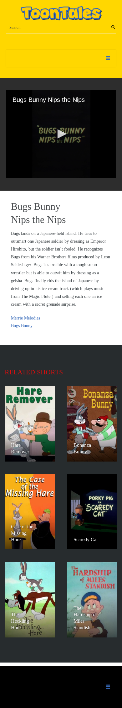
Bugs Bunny (22, 325)
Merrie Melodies (25, 318)
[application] (61, 134)
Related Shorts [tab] (34, 372)
